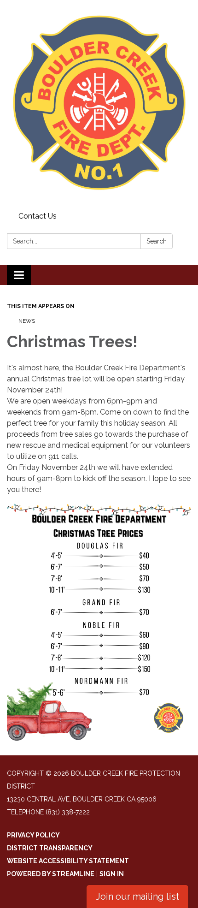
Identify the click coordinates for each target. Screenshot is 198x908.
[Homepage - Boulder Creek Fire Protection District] (99, 104)
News (26, 321)
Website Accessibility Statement (68, 861)
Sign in (111, 874)
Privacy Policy (33, 835)
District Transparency (50, 848)
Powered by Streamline (50, 874)
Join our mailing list (137, 896)
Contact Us (37, 216)
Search (156, 241)
